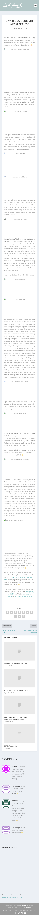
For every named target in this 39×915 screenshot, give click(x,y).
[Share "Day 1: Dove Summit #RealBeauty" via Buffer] (32, 612)
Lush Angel (24, 905)
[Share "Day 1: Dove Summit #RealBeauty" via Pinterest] (24, 612)
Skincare (20, 28)
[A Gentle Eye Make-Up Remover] (19, 651)
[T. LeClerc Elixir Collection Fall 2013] (19, 678)
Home (5, 910)
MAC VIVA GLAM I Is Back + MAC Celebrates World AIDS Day (15, 718)
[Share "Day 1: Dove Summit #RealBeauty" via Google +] (16, 612)
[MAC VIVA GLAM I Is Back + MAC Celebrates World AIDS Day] (19, 705)
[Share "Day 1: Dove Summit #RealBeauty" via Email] (20, 616)
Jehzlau (28, 907)
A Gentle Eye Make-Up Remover (15, 663)
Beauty (14, 28)
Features (26, 910)
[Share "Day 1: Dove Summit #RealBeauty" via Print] (24, 616)
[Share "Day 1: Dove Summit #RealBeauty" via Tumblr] (20, 612)
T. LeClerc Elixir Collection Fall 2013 (17, 690)
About (10, 910)
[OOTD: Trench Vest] (19, 733)
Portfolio (33, 910)
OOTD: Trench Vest (11, 746)
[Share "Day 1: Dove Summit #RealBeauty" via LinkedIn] (28, 612)
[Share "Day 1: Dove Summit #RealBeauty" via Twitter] (12, 612)
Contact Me (18, 910)
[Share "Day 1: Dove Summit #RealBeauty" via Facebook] (8, 612)
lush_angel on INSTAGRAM (23, 596)
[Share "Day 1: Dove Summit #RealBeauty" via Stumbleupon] (16, 616)
